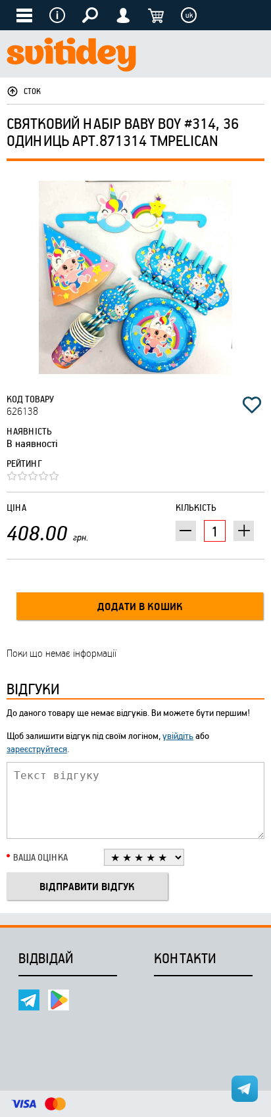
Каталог (24, 15)
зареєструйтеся (37, 748)
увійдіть (177, 735)
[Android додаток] (58, 999)
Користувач (123, 15)
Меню (57, 15)
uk (189, 15)
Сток (32, 90)
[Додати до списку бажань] (252, 405)
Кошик (156, 15)
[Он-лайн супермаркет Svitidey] (71, 56)
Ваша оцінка (40, 857)
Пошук (90, 15)
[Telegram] (28, 999)
